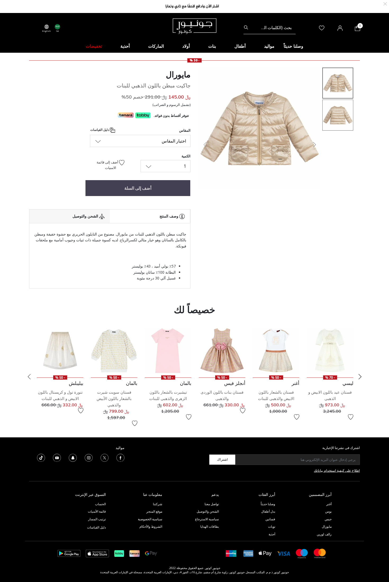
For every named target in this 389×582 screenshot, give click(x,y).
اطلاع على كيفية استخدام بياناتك (337, 470)
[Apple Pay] (265, 553)
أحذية (272, 534)
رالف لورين (324, 534)
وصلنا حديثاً (268, 504)
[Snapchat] (73, 457)
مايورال (178, 74)
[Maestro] (302, 553)
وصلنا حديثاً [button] (293, 46)
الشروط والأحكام (150, 526)
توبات (271, 526)
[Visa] (283, 553)
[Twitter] (104, 457)
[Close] (385, 3)
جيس (328, 519)
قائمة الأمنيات (97, 511)
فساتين (270, 519)
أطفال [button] (240, 46)
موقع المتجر (154, 511)
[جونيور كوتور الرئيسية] (194, 26)
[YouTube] (57, 457)
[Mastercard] (320, 553)
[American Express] (248, 553)
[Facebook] (120, 457)
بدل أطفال (268, 511)
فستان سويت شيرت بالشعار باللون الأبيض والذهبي (114, 398)
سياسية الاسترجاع (207, 519)
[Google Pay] (151, 553)
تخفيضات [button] (94, 46)
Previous (29, 377)
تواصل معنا (211, 504)
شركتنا (157, 504)
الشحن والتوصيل (208, 511)
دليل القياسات (100, 129)
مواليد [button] (269, 46)
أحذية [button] (125, 46)
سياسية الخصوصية (150, 519)
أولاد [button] (186, 46)
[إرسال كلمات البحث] (245, 27)
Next (360, 377)
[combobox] (269, 27)
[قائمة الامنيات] (350, 417)
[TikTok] (41, 457)
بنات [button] (212, 46)
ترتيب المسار (97, 519)
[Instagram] (89, 457)
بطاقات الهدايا (209, 526)
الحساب (100, 504)
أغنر (329, 504)
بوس (328, 511)
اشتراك (222, 459)
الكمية (186, 156)
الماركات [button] (156, 46)
